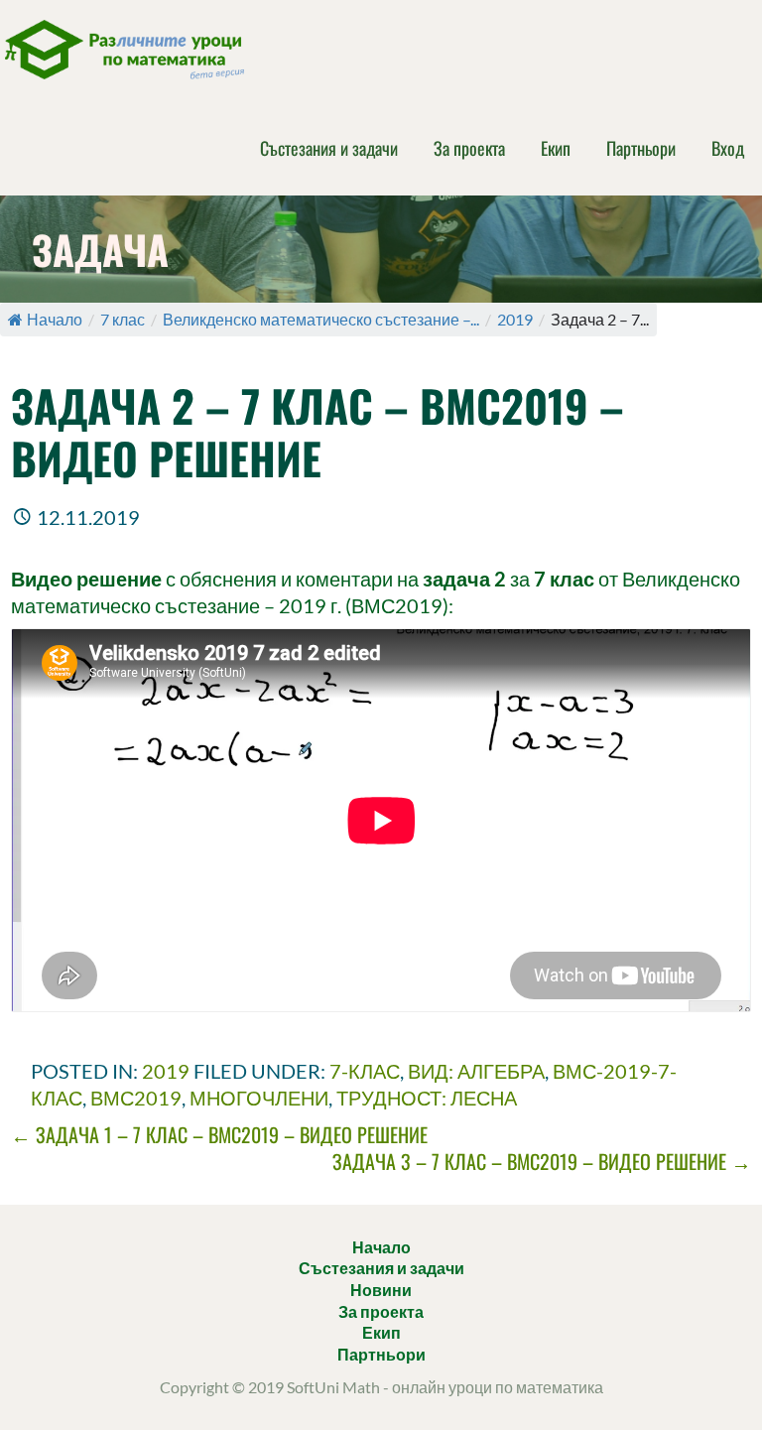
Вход (727, 148)
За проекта (469, 148)
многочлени (259, 1097)
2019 (515, 319)
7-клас (364, 1071)
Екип (556, 148)
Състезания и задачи (329, 148)
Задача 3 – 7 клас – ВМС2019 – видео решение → (541, 1161)
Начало (54, 319)
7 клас (122, 319)
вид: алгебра (476, 1071)
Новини (381, 1289)
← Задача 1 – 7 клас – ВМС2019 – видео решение (219, 1134)
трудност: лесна (426, 1097)
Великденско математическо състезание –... (321, 319)
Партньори (641, 148)
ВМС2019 (136, 1097)
